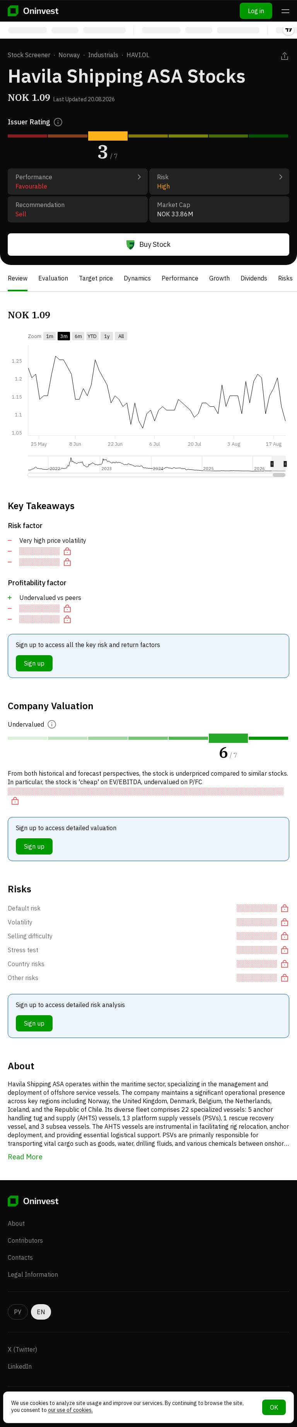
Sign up (34, 663)
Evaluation (53, 278)
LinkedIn (20, 1366)
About (16, 1223)
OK (274, 1407)
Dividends (254, 278)
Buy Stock (155, 244)
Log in (256, 11)
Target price (96, 278)
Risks (285, 278)
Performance (180, 278)
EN (41, 1312)
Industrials (103, 55)
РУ (18, 1312)
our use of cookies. (70, 1410)
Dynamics (137, 278)
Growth (219, 278)
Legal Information (33, 1274)
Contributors (25, 1240)
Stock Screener (29, 55)
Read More (25, 1156)
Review (17, 278)
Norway (69, 55)
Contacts (20, 1257)
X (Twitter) (22, 1349)
